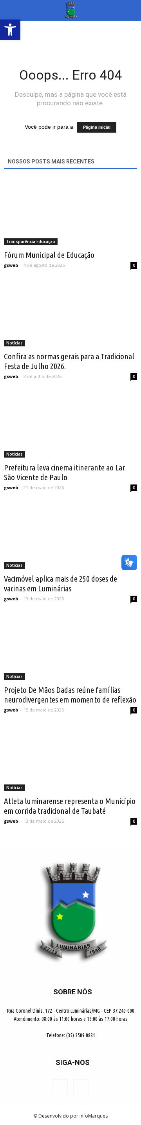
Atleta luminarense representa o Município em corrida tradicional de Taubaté (70, 805)
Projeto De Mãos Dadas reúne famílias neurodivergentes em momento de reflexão (70, 694)
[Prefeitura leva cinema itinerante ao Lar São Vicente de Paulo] (70, 425)
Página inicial (96, 127)
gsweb (11, 265)
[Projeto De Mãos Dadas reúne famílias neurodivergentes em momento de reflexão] (70, 647)
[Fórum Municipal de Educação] (70, 212)
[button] (130, 10)
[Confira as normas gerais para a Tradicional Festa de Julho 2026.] (70, 313)
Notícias (14, 343)
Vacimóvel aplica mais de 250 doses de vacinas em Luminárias (60, 583)
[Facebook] (60, 1087)
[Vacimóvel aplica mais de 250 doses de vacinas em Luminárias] (70, 536)
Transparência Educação (30, 241)
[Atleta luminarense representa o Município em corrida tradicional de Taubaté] (70, 758)
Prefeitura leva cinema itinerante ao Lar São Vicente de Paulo (64, 472)
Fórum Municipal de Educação (49, 254)
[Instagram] (81, 1087)
